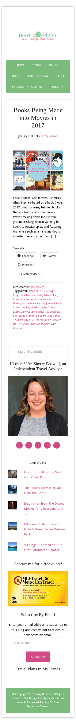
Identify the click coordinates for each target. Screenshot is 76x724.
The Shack (23, 324)
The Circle (53, 315)
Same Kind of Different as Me (29, 315)
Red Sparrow (52, 311)
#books (33, 291)
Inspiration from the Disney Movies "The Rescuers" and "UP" (44, 509)
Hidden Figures (36, 303)
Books (31, 287)
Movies (40, 287)
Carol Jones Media (48, 698)
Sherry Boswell (42, 694)
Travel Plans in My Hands (38, 35)
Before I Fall (50, 295)
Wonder (17, 328)
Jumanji (50, 303)
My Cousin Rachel (33, 311)
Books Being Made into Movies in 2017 (38, 118)
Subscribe (38, 657)
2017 (42, 291)
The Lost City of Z (23, 320)
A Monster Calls (33, 295)
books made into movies (27, 299)
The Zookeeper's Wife (43, 324)
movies (25, 307)
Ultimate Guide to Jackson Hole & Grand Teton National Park (45, 529)
